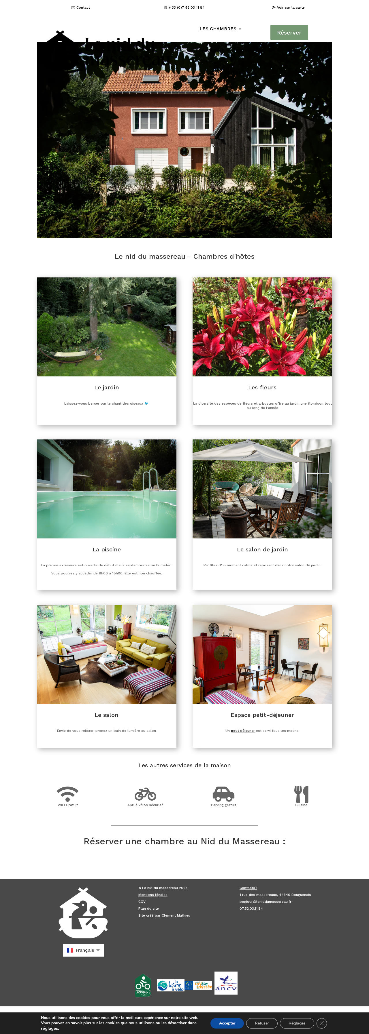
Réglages (297, 1023)
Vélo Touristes (221, 72)
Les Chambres (217, 28)
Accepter (227, 1023)
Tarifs (245, 50)
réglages (49, 1028)
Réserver (289, 32)
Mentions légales (152, 895)
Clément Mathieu (176, 915)
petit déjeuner (243, 731)
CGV (142, 902)
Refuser (262, 1023)
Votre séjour (207, 50)
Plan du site (148, 909)
